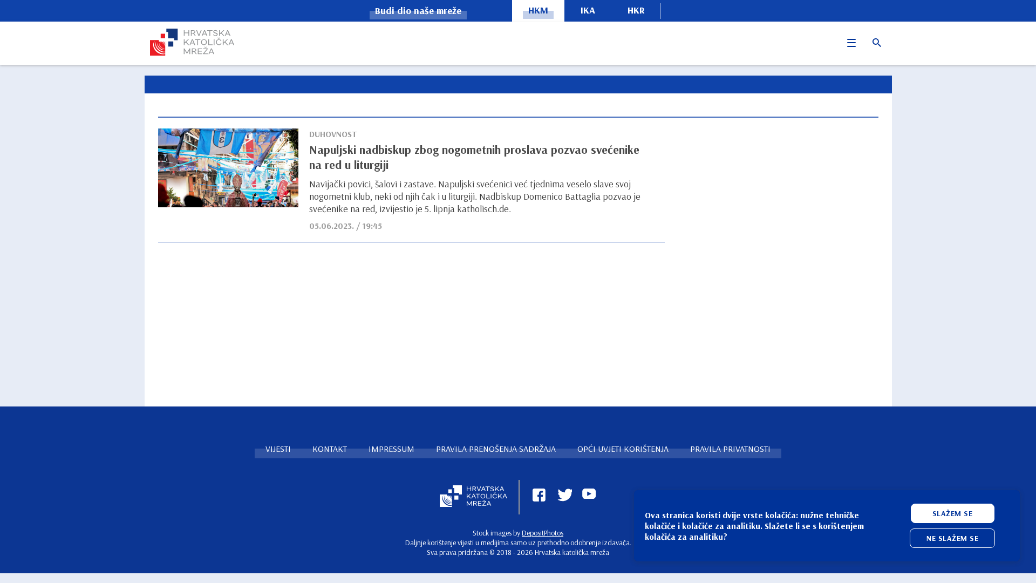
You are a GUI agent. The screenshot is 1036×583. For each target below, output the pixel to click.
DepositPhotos (542, 533)
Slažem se (952, 513)
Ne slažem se (952, 538)
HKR (636, 10)
